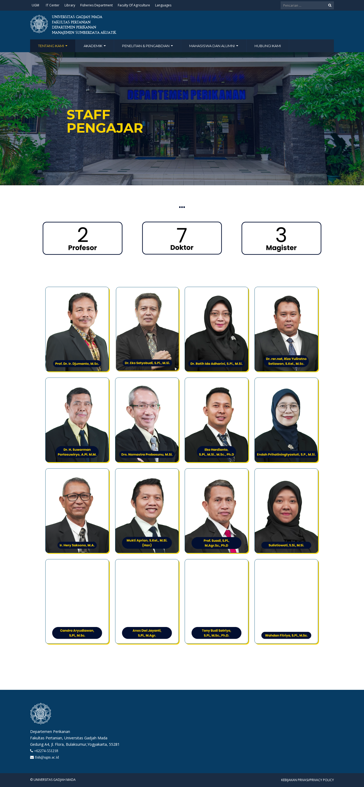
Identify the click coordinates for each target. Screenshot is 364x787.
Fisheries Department (96, 5)
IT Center (52, 5)
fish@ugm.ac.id (47, 757)
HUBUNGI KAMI (267, 46)
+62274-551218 (46, 751)
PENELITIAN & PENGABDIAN (146, 46)
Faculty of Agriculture (134, 5)
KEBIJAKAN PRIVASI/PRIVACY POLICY (307, 780)
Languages (163, 5)
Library (69, 5)
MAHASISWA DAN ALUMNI (212, 46)
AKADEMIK (93, 46)
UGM (35, 5)
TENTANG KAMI (51, 46)
